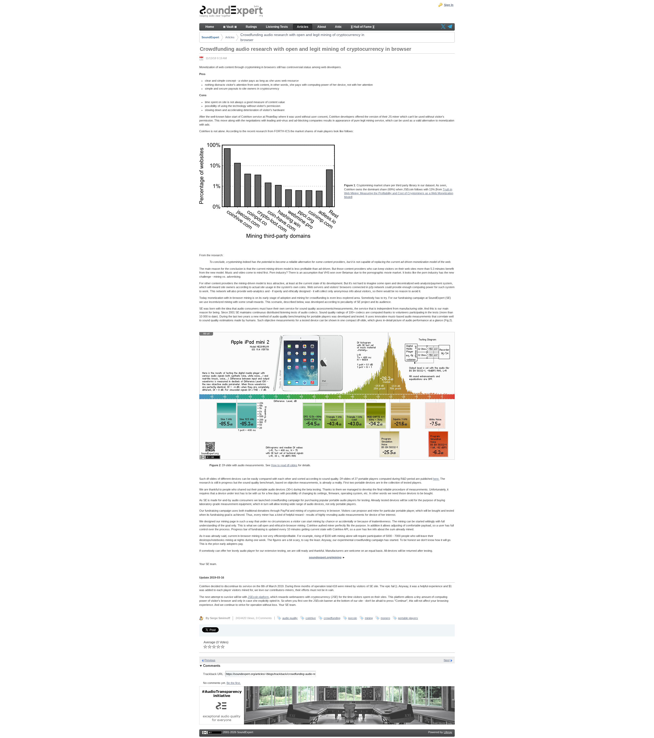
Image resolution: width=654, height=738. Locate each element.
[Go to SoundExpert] (231, 11)
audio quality (290, 618)
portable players (408, 618)
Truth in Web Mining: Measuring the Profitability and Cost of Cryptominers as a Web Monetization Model (398, 193)
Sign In (448, 4)
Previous (209, 660)
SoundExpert (210, 37)
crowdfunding (332, 618)
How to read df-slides (284, 465)
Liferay (448, 732)
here (436, 478)
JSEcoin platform (258, 596)
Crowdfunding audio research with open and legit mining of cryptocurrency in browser (302, 37)
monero (385, 618)
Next (447, 660)
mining (369, 618)
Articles (230, 37)
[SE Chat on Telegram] (450, 27)
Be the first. (234, 682)
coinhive (311, 618)
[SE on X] (443, 27)
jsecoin (352, 618)
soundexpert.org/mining (325, 557)
